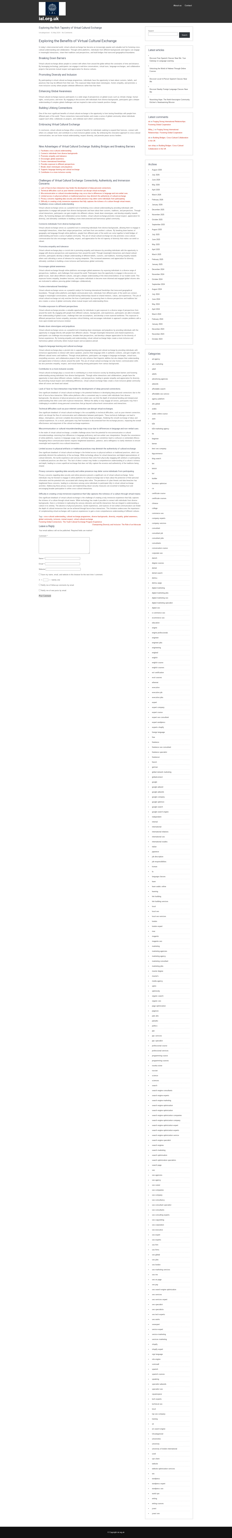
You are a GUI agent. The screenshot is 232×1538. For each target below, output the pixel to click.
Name (42, 558)
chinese (155, 503)
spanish (155, 1369)
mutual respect (67, 519)
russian (155, 1071)
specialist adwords (159, 1384)
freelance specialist (159, 752)
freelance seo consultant (161, 747)
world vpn (155, 1494)
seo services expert (159, 1299)
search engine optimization (162, 1110)
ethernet (155, 682)
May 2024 (156, 304)
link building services (160, 901)
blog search (156, 459)
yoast (154, 1508)
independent (156, 817)
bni (153, 464)
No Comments (67, 33)
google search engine (160, 812)
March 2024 (156, 314)
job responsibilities (159, 862)
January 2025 (157, 264)
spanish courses (158, 1374)
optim (154, 986)
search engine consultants (162, 1090)
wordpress (156, 1479)
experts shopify (158, 727)
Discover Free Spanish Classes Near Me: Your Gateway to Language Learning (168, 59)
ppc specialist (157, 1041)
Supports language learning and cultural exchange (60, 170)
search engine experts (160, 1095)
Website (42, 569)
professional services (160, 1051)
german (155, 767)
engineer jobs (157, 643)
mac (153, 931)
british (154, 468)
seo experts (156, 1240)
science (155, 1076)
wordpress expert (158, 1484)
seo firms (155, 1250)
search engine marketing (161, 1100)
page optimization (159, 1006)
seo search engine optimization (164, 1290)
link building (156, 896)
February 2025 (157, 259)
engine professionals (160, 633)
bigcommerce (157, 454)
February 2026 (157, 200)
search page (157, 1165)
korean (154, 867)
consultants (156, 543)
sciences (155, 1081)
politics (154, 1026)
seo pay (155, 1285)
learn (154, 881)
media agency (157, 981)
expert (154, 702)
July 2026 (156, 175)
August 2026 (157, 170)
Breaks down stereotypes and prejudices (56, 167)
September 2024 (158, 284)
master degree (157, 971)
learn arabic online (159, 886)
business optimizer (159, 483)
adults (154, 374)
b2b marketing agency (160, 429)
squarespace (157, 1394)
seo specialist (157, 1304)
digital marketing (158, 588)
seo (153, 1170)
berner (154, 444)
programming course (160, 1056)
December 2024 (158, 269)
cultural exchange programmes (78, 516)
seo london (156, 1265)
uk (153, 1424)
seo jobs (155, 1260)
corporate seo (157, 553)
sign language (157, 1354)
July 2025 (156, 234)
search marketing (158, 1150)
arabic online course (160, 414)
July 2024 (156, 294)
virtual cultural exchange (83, 519)
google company (158, 797)
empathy (119, 516)
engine (154, 628)
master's (155, 976)
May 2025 (156, 244)
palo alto (155, 1016)
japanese (155, 852)
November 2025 (158, 215)
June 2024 (156, 299)
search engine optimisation (162, 1105)
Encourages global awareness (52, 159)
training (155, 1419)
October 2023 (157, 339)
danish (154, 558)
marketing (156, 946)
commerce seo (158, 513)
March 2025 (156, 254)
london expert (157, 926)
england (155, 653)
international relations (160, 832)
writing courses (158, 1503)
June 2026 (156, 180)
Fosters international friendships (53, 161)
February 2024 (157, 319)
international (156, 827)
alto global (156, 404)
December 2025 (158, 210)
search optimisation (159, 1155)
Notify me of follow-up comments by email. (57, 585)
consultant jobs (158, 538)
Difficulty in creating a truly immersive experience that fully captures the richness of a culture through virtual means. (86, 201)
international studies (160, 842)
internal (155, 822)
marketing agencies (159, 951)
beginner (155, 439)
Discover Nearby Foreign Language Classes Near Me (169, 90)
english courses (158, 668)
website (155, 1464)
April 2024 (156, 309)
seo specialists (158, 1309)
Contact (188, 5)
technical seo (157, 1404)
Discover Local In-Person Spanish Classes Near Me (168, 80)
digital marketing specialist (162, 603)
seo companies (158, 1190)
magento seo (157, 941)
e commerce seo (158, 613)
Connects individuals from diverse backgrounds (59, 153)
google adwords (158, 792)
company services (159, 523)
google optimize (158, 802)
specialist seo (157, 1389)
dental (154, 568)
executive (156, 687)
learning (155, 891)
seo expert (156, 1235)
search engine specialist (161, 1140)
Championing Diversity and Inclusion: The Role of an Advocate (116, 525)
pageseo (155, 1011)
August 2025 (157, 229)
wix (153, 1474)
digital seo (156, 608)
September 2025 (158, 225)
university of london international (164, 1449)
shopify (155, 1344)
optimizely (156, 991)
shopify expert (157, 1349)
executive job (157, 692)
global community (45, 519)
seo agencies (157, 1175)
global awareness (130, 516)
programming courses (160, 1061)
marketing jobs (157, 966)
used (154, 1454)
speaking (155, 1379)
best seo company (159, 449)
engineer (155, 638)
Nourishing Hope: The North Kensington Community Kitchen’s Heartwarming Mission (170, 101)
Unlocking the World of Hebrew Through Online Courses (168, 70)
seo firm (155, 1245)
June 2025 (156, 239)
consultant (156, 528)
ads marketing (157, 364)
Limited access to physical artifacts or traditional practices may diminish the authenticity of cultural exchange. (83, 196)
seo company (157, 1195)
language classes (159, 877)
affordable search (158, 389)
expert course (157, 712)
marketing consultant (160, 961)
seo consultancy (158, 1200)
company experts (158, 518)
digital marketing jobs (160, 593)
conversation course (160, 548)
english (154, 658)
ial (149, 122)
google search (157, 807)
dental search (157, 573)
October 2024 (157, 279)
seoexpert (156, 1324)
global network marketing (161, 772)
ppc (153, 1031)
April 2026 (156, 190)
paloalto (155, 1021)
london (154, 921)
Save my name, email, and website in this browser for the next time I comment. (72, 575)
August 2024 (157, 289)
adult (154, 369)
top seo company (158, 1414)
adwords (155, 384)
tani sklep (152, 146)
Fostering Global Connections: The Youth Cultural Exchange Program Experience (70, 522)
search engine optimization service (165, 1135)
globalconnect (157, 777)
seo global (156, 1255)
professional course (159, 1046)
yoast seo (156, 1513)
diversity (112, 516)
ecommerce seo (158, 618)
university (156, 1444)
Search (151, 31)
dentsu (154, 578)
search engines (158, 1145)
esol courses (157, 677)
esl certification (158, 672)
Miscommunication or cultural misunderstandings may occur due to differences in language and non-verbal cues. (84, 193)
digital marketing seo (160, 598)
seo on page (157, 1280)
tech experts (157, 1399)
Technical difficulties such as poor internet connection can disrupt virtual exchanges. (73, 191)
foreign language (158, 732)
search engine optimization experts (165, 1130)
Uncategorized (44, 33)
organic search (157, 996)
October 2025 (157, 220)
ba (153, 434)
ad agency (156, 359)
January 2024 (157, 324)
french (154, 762)
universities (156, 1439)
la (152, 872)
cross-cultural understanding (55, 516)
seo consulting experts (161, 1215)
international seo (158, 837)
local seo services (159, 916)
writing (154, 1499)
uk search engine (158, 1429)
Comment (43, 536)
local (154, 906)
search (154, 1086)
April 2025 (156, 249)
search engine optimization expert (165, 1125)
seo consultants (158, 1210)
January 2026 (157, 205)
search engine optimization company (166, 1120)
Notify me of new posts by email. (54, 590)
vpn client (156, 1459)
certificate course (158, 493)
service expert (157, 1329)
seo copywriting (158, 1220)
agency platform (158, 399)
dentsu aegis (157, 583)
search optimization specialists (164, 1160)
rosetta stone (157, 1066)
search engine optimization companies (167, 1115)
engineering (156, 648)
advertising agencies (160, 379)
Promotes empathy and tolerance (54, 156)
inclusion (56, 519)
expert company (158, 707)
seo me (155, 1275)
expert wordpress (158, 722)
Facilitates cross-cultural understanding (56, 151)
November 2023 (158, 334)
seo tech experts (158, 1314)
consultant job (157, 533)
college (154, 508)
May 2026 (156, 185)
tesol (154, 1409)
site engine (156, 1359)
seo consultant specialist (161, 1205)
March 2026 (156, 195)
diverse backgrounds (100, 516)
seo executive (157, 1230)
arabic (154, 409)
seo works (156, 1319)
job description (157, 857)
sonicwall (155, 1364)
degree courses (158, 563)
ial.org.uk (49, 18)
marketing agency (159, 956)
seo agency (156, 1180)
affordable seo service (160, 394)
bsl (153, 473)
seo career (156, 1185)
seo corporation (158, 1225)
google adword (157, 787)
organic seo (156, 1001)
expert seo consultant (160, 717)
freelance (155, 742)
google (154, 782)
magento (155, 936)
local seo (155, 911)
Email (41, 564)
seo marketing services (161, 1270)
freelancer (156, 757)
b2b (153, 424)
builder (154, 478)
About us (177, 5)
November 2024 (158, 274)
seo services (157, 1295)
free (153, 737)
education (156, 623)
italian (154, 847)
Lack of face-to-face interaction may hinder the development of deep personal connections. (76, 188)
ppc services (157, 1036)
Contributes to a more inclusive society (56, 172)
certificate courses (159, 498)
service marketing (159, 1334)
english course (157, 663)
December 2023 (158, 329)
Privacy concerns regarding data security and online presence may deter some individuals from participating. (83, 199)
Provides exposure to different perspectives (58, 164)
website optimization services (163, 1469)
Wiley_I (151, 130)
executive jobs (157, 697)
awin (153, 419)
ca (153, 488)
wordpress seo (157, 1489)
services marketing (159, 1339)
